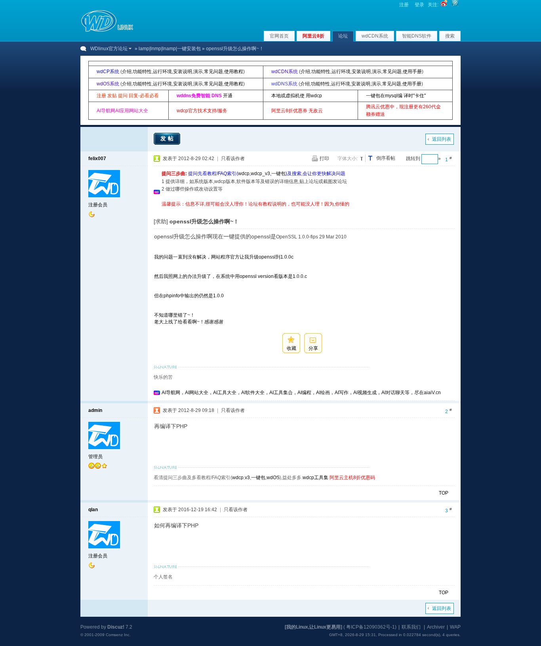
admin (95, 410)
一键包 (278, 173)
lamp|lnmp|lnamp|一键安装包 (170, 48)
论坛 (343, 36)
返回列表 (441, 139)
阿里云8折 (313, 36)
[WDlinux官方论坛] (107, 31)
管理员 (95, 456)
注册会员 (97, 205)
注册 (404, 5)
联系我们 (411, 627)
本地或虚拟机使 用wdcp (296, 95)
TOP (443, 493)
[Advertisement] (306, 211)
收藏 (291, 348)
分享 (313, 348)
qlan (93, 509)
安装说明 (182, 71)
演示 (198, 71)
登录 (419, 5)
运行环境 (162, 71)
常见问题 (213, 71)
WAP (455, 627)
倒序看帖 (385, 158)
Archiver (436, 627)
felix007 (97, 158)
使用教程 (233, 71)
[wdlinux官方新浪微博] (444, 5)
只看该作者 (233, 158)
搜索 (450, 36)
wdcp (244, 173)
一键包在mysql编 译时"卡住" (396, 95)
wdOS (273, 477)
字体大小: (347, 158)
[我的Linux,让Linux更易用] (313, 627)
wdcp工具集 (315, 477)
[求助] (161, 221)
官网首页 (279, 36)
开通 (227, 95)
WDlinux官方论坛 (109, 48)
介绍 (126, 71)
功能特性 (142, 71)
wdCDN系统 (375, 36)
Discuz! (115, 627)
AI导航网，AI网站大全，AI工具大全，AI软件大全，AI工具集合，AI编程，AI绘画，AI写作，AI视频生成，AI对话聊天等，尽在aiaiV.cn (301, 392)
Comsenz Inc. (118, 635)
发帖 (167, 138)
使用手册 (412, 71)
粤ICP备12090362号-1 (370, 627)
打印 (324, 158)
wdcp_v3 (260, 173)
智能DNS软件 (416, 36)
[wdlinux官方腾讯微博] (455, 5)
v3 (247, 477)
